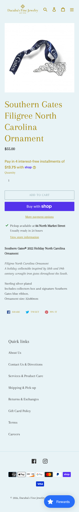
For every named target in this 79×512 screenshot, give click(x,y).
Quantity (10, 172)
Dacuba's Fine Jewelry (32, 497)
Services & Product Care (25, 376)
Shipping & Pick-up (22, 388)
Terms (12, 422)
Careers (14, 434)
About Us (14, 353)
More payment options (39, 216)
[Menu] (71, 9)
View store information (24, 237)
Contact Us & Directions (25, 364)
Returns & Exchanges (23, 399)
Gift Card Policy (19, 411)
